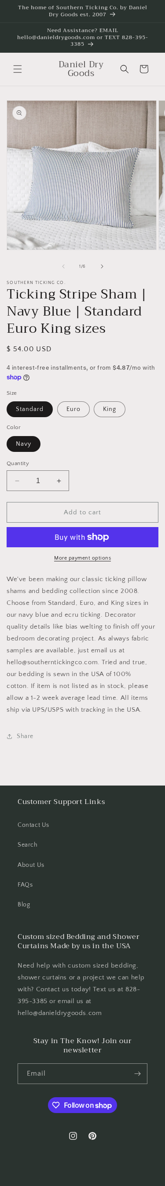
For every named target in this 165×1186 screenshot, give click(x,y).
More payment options (82, 558)
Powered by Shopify (115, 1178)
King (109, 409)
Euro (73, 409)
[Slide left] (63, 266)
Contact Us (33, 825)
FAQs (25, 884)
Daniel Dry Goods (68, 1178)
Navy (23, 443)
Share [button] (25, 736)
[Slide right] (102, 266)
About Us (31, 865)
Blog (24, 904)
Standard (30, 409)
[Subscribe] (137, 1073)
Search (28, 844)
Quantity (18, 463)
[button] (17, 69)
